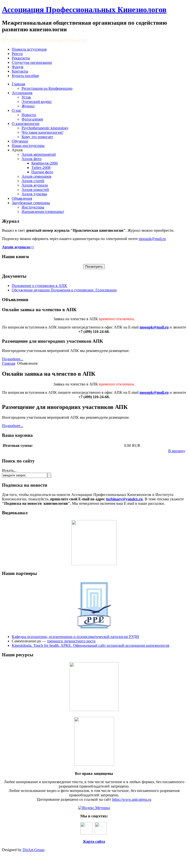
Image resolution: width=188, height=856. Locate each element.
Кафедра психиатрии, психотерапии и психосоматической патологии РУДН (75, 637)
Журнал (28, 106)
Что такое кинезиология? (42, 132)
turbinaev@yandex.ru (124, 499)
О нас (16, 110)
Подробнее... (12, 359)
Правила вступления (29, 49)
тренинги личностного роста (71, 641)
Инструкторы (33, 207)
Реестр (17, 54)
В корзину (176, 451)
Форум (17, 67)
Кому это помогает (37, 137)
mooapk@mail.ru (152, 239)
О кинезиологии (25, 123)
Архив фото (32, 159)
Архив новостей (35, 189)
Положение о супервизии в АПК (39, 286)
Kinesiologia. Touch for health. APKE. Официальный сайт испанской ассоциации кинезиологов (90, 645)
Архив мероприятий (39, 154)
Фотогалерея (32, 119)
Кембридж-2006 (44, 163)
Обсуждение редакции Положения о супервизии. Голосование (64, 290)
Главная (18, 84)
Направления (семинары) (43, 211)
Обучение (20, 141)
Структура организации (32, 62)
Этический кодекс (37, 101)
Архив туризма (34, 194)
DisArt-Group (33, 850)
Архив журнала (35, 185)
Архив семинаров (36, 176)
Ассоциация (22, 93)
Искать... (9, 470)
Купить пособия (25, 76)
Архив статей (33, 181)
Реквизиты (21, 58)
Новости (29, 115)
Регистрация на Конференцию (47, 88)
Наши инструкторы (28, 145)
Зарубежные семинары (31, 203)
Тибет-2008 (40, 167)
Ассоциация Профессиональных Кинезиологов (84, 9)
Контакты (20, 71)
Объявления (22, 198)
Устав (26, 97)
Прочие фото (42, 172)
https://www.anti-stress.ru (131, 799)
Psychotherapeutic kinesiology (45, 128)
